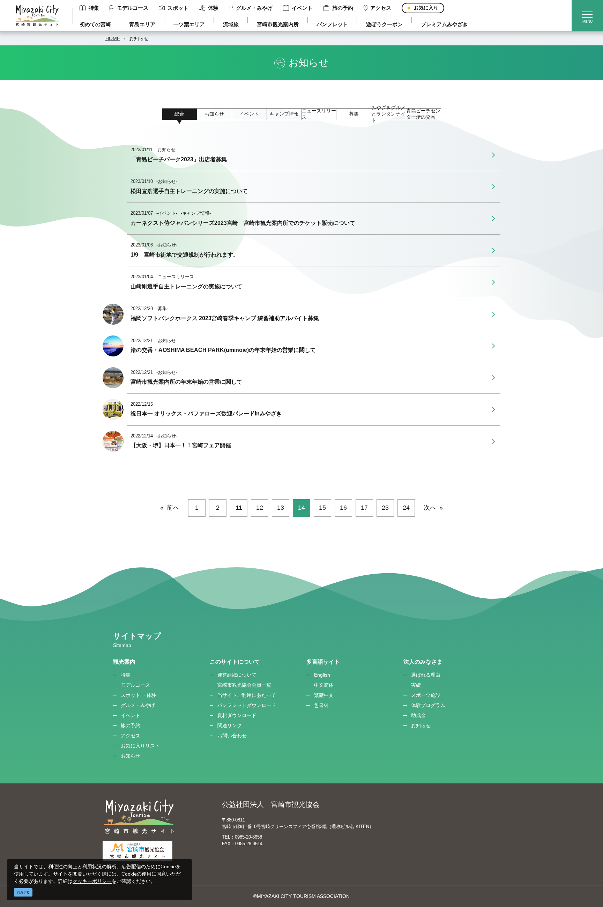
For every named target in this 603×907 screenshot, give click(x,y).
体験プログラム (428, 705)
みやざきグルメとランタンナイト (388, 114)
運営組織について (236, 675)
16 (343, 507)
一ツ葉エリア (189, 24)
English (322, 675)
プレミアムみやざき (444, 24)
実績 (416, 685)
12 (259, 507)
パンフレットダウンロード (246, 705)
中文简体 (324, 685)
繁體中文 (324, 695)
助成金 (418, 715)
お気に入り (426, 7)
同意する (23, 892)
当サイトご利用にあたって (246, 695)
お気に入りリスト (140, 746)
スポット (178, 8)
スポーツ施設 (425, 695)
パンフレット (332, 24)
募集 (354, 114)
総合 (179, 114)
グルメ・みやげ (254, 8)
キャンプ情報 (284, 114)
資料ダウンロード (236, 715)
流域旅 (231, 24)
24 (406, 507)
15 (322, 507)
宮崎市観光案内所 (278, 24)
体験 (213, 8)
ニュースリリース (319, 114)
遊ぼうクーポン (384, 24)
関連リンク (229, 725)
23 (385, 507)
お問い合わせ (232, 735)
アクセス (380, 8)
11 (239, 507)
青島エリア (142, 24)
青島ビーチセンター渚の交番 (423, 114)
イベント (302, 8)
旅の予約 (342, 8)
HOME (112, 38)
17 (364, 507)
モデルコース (132, 8)
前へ (173, 507)
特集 (94, 8)
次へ (430, 507)
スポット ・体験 (138, 695)
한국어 (321, 705)
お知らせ (139, 38)
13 (280, 507)
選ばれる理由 (425, 675)
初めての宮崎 (95, 24)
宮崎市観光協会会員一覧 (244, 685)
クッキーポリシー (92, 881)
